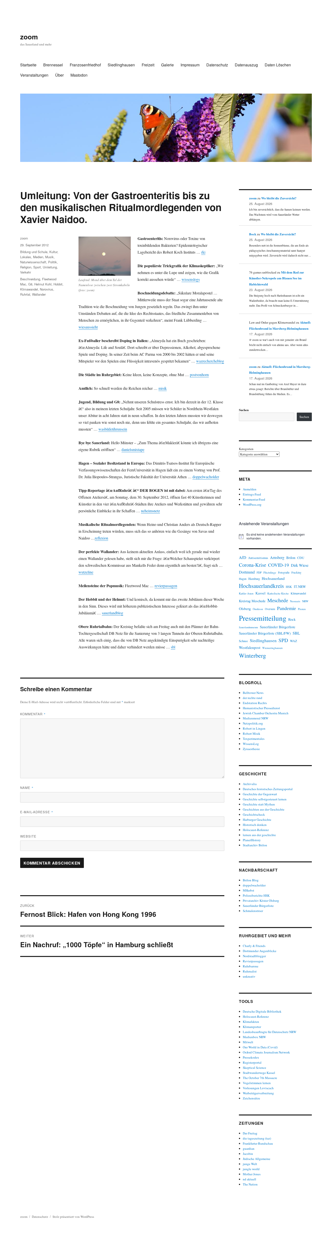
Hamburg (254, 578)
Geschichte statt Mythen (259, 804)
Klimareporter (252, 1027)
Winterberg (252, 655)
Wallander (39, 294)
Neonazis (295, 601)
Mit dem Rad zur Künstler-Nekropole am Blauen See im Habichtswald (276, 278)
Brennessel (53, 65)
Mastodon (78, 75)
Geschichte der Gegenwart (260, 794)
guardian (248, 1148)
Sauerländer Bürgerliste (277, 626)
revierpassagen (166, 585)
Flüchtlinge (269, 572)
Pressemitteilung (262, 618)
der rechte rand (252, 698)
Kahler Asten (246, 593)
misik (162, 388)
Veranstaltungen (34, 75)
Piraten (302, 609)
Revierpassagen (253, 961)
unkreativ (249, 976)
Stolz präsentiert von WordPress (73, 1216)
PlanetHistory (252, 840)
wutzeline (86, 572)
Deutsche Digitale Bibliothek (262, 1011)
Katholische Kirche (278, 593)
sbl (173, 646)
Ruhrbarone (250, 966)
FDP (259, 572)
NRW (305, 601)
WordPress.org (252, 504)
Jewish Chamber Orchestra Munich (265, 713)
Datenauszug (246, 65)
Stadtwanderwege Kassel (259, 1072)
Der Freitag (250, 1133)
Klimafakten (251, 1021)
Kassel (260, 593)
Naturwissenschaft (33, 262)
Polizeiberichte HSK (256, 895)
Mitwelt (248, 1042)
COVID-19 (278, 565)
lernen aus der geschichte (259, 835)
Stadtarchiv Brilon (255, 845)
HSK (289, 587)
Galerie (167, 65)
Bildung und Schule (33, 251)
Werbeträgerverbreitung (258, 1093)
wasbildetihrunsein (112, 429)
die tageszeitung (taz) (257, 1138)
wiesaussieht (88, 326)
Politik (52, 262)
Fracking (296, 572)
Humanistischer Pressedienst (261, 708)
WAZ (293, 641)
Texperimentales (253, 738)
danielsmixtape (133, 449)
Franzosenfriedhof (85, 65)
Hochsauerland (273, 578)
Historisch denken (255, 824)
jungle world (251, 1169)
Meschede (277, 600)
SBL (296, 633)
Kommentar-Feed (254, 499)
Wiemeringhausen (272, 648)
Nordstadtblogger (254, 956)
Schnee (243, 641)
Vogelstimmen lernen (257, 1083)
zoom (29, 37)
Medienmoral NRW (255, 718)
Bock (252, 234)
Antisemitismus (258, 558)
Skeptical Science (254, 1067)
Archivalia (250, 784)
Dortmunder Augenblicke (259, 951)
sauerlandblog (112, 612)
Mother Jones (252, 1174)
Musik (49, 257)
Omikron (258, 609)
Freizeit (148, 65)
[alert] (275, 536)
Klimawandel (29, 289)
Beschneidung (30, 279)
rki (203, 252)
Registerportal (252, 1062)
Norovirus (46, 289)
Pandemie (286, 608)
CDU (300, 558)
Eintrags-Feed (252, 494)
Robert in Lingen (254, 728)
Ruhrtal (25, 294)
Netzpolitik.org (253, 723)
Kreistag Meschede (252, 601)
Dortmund (247, 572)
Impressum (190, 65)
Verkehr (25, 272)
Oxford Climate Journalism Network (266, 1052)
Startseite (28, 65)
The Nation (250, 1184)
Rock (292, 619)
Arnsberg (277, 557)
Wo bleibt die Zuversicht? (279, 198)
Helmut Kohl (43, 284)
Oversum (270, 609)
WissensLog (251, 744)
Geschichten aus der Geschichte (263, 809)
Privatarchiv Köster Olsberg (261, 900)
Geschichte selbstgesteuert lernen (265, 799)
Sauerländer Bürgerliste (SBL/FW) (265, 633)
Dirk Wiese (299, 565)
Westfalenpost (249, 647)
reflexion (101, 537)
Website (28, 836)
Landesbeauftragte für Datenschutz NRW (269, 1032)
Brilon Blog (251, 880)
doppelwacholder (205, 476)
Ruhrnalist (250, 971)
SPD (283, 640)
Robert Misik (251, 733)
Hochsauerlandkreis (261, 585)
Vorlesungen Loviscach (258, 1088)
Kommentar (33, 714)
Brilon (290, 557)
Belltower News (253, 692)
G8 (30, 284)
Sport (37, 267)
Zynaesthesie (251, 749)
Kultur (53, 251)
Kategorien (246, 449)
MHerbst (248, 890)
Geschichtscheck (254, 814)
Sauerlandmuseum (248, 627)
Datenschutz (217, 65)
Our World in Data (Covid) (260, 1047)
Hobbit (57, 284)
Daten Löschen (278, 65)
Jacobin (248, 1153)
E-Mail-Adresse (36, 812)
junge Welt (250, 1164)
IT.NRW (300, 586)
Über (59, 75)
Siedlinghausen (121, 65)
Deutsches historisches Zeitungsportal (268, 789)
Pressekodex (251, 1057)
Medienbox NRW (254, 1037)
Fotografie (283, 572)
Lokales (25, 257)
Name (27, 787)
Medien (38, 257)
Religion (25, 267)
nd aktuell (249, 1179)
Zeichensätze (251, 1098)
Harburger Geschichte (257, 819)
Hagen (242, 579)
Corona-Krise (252, 564)
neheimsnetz (150, 510)
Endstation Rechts (255, 703)
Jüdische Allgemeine (256, 1159)
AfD (242, 557)
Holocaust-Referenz (256, 830)
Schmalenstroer (253, 911)
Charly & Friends (254, 946)
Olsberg (245, 608)
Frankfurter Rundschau (258, 1143)
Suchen (244, 409)
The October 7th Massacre (260, 1078)
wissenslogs (191, 279)
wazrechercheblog (210, 360)
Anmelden (249, 489)
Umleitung (50, 267)
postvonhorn (199, 374)
